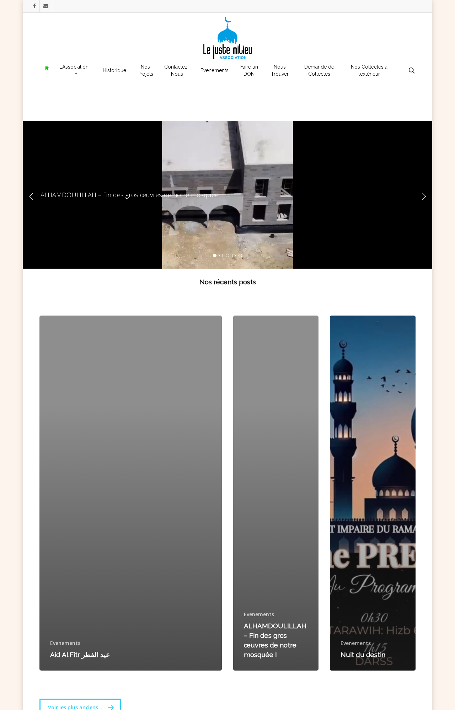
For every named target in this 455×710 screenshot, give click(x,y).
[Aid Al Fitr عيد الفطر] (130, 493)
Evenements (65, 643)
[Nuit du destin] (372, 493)
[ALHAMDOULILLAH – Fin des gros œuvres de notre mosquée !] (275, 493)
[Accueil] (47, 70)
